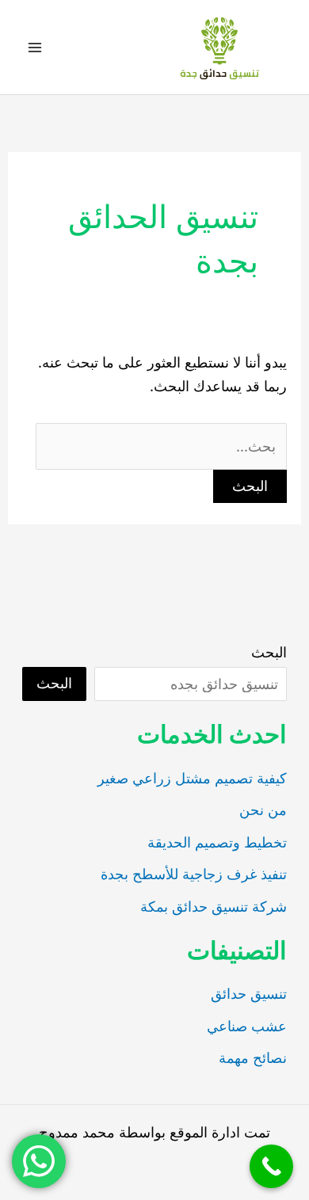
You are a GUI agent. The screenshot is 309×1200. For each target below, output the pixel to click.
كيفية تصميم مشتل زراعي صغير (192, 778)
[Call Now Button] (271, 1166)
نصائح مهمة (253, 1058)
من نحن (263, 810)
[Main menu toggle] (34, 47)
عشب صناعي (247, 1026)
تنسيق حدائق (249, 993)
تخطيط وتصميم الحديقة (217, 842)
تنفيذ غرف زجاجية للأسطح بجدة (194, 874)
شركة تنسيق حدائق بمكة (213, 906)
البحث (269, 652)
